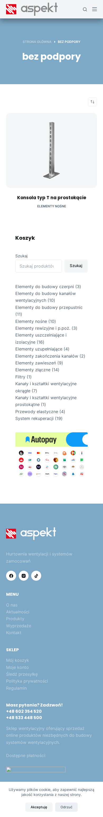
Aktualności (17, 611)
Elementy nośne (51, 206)
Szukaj (21, 255)
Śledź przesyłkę (22, 674)
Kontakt (13, 632)
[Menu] (94, 9)
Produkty (15, 618)
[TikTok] (36, 576)
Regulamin (16, 688)
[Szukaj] (85, 9)
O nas (11, 605)
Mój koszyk (17, 660)
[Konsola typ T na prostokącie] (51, 150)
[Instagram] (24, 576)
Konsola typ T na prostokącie (51, 197)
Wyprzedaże (18, 625)
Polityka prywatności (27, 681)
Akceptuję (39, 807)
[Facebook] (11, 576)
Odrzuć (66, 807)
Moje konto (17, 667)
